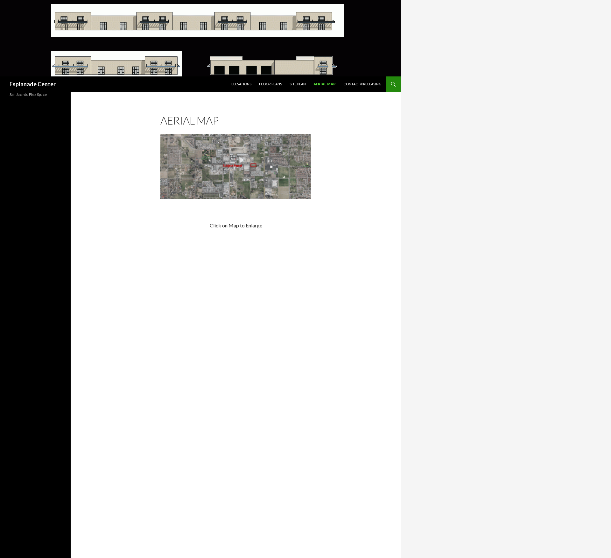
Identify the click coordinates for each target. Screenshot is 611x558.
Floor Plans (270, 84)
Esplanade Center (33, 84)
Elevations (241, 84)
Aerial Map (324, 84)
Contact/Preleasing (362, 84)
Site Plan (298, 84)
